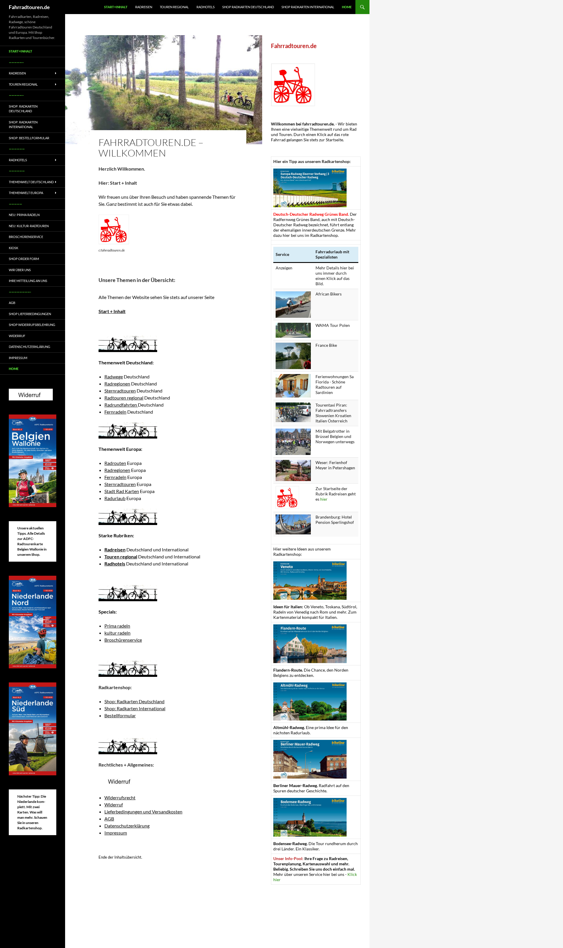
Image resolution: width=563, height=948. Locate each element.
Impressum (115, 832)
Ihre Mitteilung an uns (28, 281)
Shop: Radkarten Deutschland (134, 701)
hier (324, 499)
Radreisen (143, 7)
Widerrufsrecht (119, 797)
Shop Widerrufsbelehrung (32, 325)
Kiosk (13, 248)
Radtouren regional (123, 397)
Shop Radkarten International (308, 7)
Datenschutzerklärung (127, 825)
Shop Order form (24, 259)
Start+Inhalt (116, 7)
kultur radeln (117, 633)
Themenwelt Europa (26, 193)
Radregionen (117, 383)
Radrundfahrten (121, 404)
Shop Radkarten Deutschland (248, 7)
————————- (20, 292)
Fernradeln (115, 411)
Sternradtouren (120, 390)
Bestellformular (120, 715)
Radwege (113, 376)
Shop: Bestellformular (29, 138)
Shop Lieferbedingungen (30, 314)
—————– (16, 62)
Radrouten (115, 463)
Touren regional (174, 7)
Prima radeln (117, 625)
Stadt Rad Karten (121, 491)
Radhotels (205, 7)
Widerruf (113, 804)
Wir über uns (20, 270)
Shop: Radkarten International (134, 708)
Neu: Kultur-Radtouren (29, 226)
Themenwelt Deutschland (31, 182)
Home (347, 7)
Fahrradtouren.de (29, 7)
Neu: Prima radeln (24, 215)
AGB (109, 818)
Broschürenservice (123, 640)
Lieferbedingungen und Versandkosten (143, 811)
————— (15, 204)
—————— (17, 149)
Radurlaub (115, 498)
